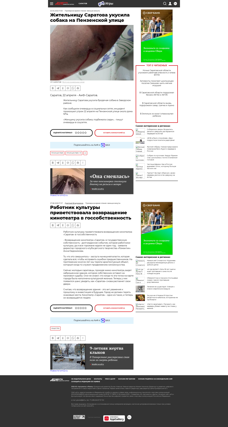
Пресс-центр (110, 379)
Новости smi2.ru (59, 195)
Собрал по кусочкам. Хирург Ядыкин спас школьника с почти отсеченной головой (162, 158)
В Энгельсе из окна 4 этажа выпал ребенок (156, 115)
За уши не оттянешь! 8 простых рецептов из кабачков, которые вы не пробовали (162, 297)
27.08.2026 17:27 (56, 203)
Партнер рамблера (94, 417)
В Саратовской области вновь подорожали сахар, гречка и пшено (156, 104)
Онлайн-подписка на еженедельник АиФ (155, 379)
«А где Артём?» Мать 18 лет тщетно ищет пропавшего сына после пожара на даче (161, 271)
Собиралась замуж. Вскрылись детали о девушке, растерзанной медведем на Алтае (160, 131)
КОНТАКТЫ (98, 379)
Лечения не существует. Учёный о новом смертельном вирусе (161, 288)
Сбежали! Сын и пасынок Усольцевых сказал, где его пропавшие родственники (162, 280)
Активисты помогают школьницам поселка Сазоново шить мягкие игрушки (157, 83)
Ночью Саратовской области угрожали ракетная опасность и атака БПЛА (156, 72)
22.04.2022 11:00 (56, 11)
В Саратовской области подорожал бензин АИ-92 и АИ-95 (156, 94)
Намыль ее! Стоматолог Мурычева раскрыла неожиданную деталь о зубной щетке (161, 263)
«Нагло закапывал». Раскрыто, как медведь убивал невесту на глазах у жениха (162, 306)
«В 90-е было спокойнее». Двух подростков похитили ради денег (161, 139)
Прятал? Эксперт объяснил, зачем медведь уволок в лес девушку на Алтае (161, 175)
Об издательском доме (81, 379)
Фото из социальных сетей (73, 82)
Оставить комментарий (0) (114, 133)
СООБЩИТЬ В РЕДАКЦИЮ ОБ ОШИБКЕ (85, 381)
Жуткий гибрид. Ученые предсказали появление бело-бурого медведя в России (162, 149)
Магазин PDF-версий (126, 379)
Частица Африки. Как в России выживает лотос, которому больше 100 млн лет (161, 166)
